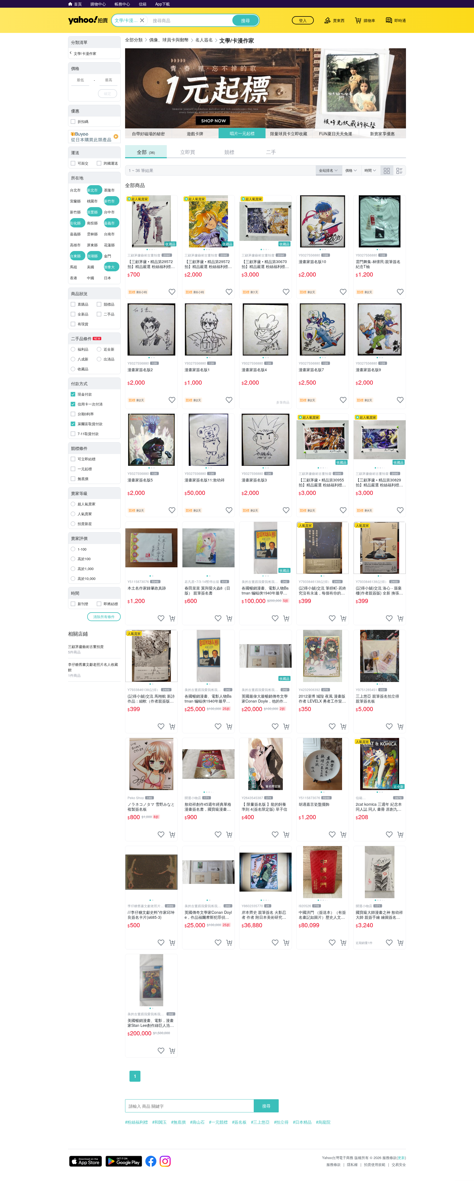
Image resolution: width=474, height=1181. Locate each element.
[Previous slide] (128, 221)
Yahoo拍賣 (88, 20)
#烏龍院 (323, 1122)
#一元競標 (218, 1122)
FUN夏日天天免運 (335, 133)
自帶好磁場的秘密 (148, 133)
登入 (303, 20)
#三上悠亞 (260, 1122)
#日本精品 (302, 1122)
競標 (229, 151)
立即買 (187, 151)
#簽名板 (239, 1122)
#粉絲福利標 (136, 1122)
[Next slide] (173, 221)
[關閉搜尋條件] (142, 20)
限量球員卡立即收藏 (288, 133)
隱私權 (352, 1164)
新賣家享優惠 (382, 133)
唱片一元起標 (242, 133)
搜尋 (266, 1106)
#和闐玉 (159, 1122)
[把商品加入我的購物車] (172, 618)
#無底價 (178, 1122)
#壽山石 (197, 1122)
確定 (107, 93)
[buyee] (94, 136)
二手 (271, 151)
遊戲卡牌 (195, 133)
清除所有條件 (104, 616)
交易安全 (399, 1164)
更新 (401, 1157)
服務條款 (333, 1164)
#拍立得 (281, 1122)
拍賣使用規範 (374, 1164)
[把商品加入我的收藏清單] (172, 292)
